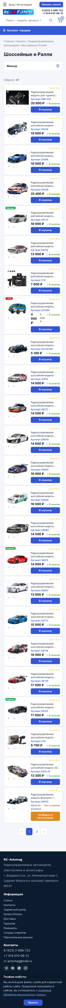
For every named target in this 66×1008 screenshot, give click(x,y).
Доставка (10, 918)
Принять (33, 1002)
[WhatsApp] (19, 968)
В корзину (45, 109)
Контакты (9, 904)
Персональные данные (18, 937)
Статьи (8, 900)
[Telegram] (6, 968)
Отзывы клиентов (15, 932)
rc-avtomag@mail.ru (18, 961)
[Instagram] (25, 968)
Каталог (21, 41)
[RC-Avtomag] (18, 12)
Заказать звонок (51, 4)
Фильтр (33, 66)
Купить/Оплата (13, 914)
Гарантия (9, 923)
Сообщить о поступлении (45, 816)
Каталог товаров (16, 30)
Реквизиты (10, 928)
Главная (9, 41)
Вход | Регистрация (20, 4)
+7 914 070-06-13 (53, 13)
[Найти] (51, 20)
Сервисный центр (15, 909)
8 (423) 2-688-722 (52, 10)
